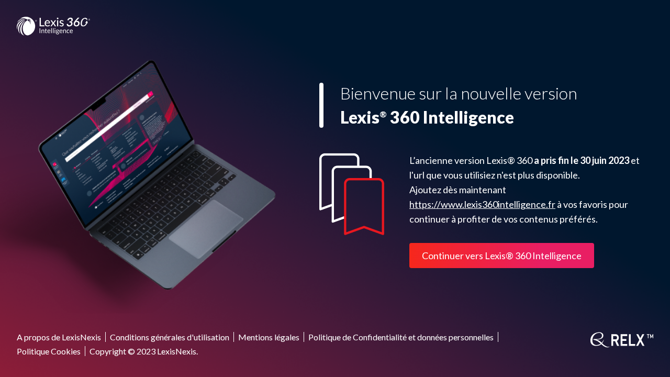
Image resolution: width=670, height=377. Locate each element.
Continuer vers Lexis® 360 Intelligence (502, 255)
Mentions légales (268, 337)
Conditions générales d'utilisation (169, 337)
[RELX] (621, 340)
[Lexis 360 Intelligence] (53, 26)
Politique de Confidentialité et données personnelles (401, 337)
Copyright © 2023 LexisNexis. (144, 351)
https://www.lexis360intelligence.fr (482, 204)
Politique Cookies (49, 351)
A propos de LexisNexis (59, 337)
